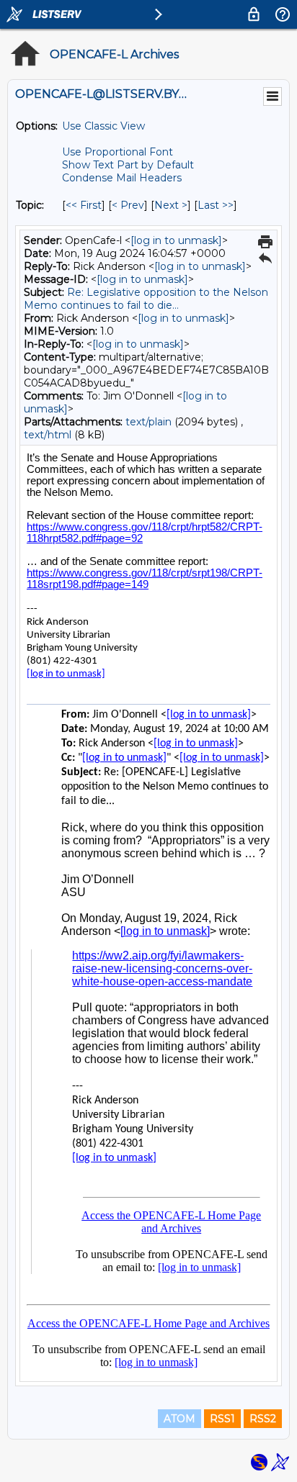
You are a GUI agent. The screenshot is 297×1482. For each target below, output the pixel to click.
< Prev (128, 205)
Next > (170, 205)
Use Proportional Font (117, 151)
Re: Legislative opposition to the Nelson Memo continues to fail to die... (146, 299)
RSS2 (262, 1418)
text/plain (148, 421)
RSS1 (222, 1418)
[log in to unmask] (176, 240)
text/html (47, 434)
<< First (84, 205)
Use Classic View (103, 125)
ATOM (179, 1418)
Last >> (216, 205)
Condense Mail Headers (122, 177)
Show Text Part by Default (128, 164)
